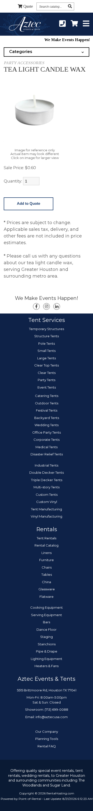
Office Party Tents (46, 432)
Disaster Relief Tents (47, 454)
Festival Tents (46, 410)
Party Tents (46, 380)
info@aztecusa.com (51, 717)
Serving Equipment (46, 615)
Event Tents (46, 387)
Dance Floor (46, 629)
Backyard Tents (46, 418)
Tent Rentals (46, 538)
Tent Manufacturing (46, 509)
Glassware (46, 589)
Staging (46, 637)
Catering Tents (46, 396)
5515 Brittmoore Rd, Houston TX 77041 (46, 690)
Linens (46, 553)
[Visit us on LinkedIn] (56, 306)
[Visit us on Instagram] (46, 306)
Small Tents (46, 351)
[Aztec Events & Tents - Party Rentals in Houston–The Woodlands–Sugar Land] (24, 25)
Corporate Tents (46, 440)
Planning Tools (46, 739)
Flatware (46, 597)
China (46, 582)
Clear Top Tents (46, 365)
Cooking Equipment (46, 607)
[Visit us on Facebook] (36, 306)
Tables (46, 574)
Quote (28, 6)
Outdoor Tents (46, 403)
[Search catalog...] (70, 6)
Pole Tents (46, 343)
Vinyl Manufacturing (46, 516)
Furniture (46, 560)
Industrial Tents (46, 465)
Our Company (46, 731)
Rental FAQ (46, 746)
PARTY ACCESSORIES (24, 63)
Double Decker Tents (46, 472)
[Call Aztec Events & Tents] (62, 24)
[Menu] (86, 24)
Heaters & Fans (46, 666)
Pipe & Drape (46, 651)
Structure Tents (46, 336)
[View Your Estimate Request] (74, 23)
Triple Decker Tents (46, 480)
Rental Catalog (46, 545)
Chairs (47, 567)
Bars (46, 622)
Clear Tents (47, 373)
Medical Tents (46, 447)
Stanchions (47, 644)
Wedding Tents (46, 425)
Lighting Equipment (46, 659)
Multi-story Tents (46, 487)
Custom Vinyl (46, 502)
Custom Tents (47, 495)
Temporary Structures (46, 329)
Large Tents (46, 358)
